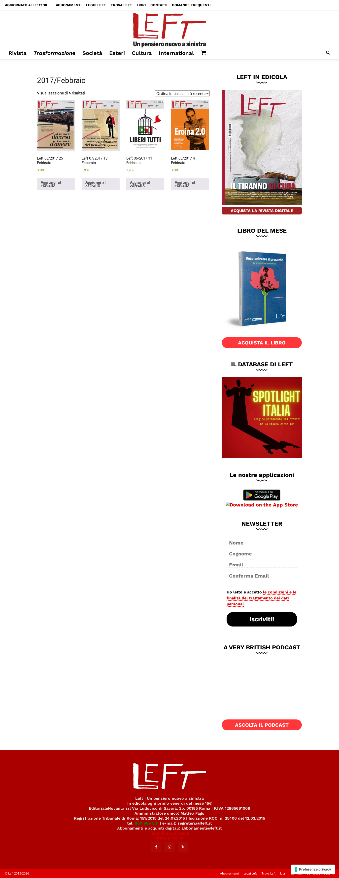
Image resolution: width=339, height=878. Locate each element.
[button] (328, 53)
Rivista (17, 53)
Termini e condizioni (169, 833)
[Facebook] (156, 847)
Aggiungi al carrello (51, 184)
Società (92, 53)
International (176, 53)
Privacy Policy (169, 838)
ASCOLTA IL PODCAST (262, 725)
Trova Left (121, 5)
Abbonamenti (68, 5)
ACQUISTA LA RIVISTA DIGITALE (262, 210)
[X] (183, 847)
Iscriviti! (261, 619)
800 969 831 (147, 823)
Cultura (142, 53)
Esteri (117, 53)
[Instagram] (169, 847)
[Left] (169, 29)
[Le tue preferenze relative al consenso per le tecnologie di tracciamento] (313, 869)
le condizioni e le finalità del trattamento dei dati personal (261, 598)
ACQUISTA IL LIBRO (262, 343)
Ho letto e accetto (261, 598)
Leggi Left (96, 5)
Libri (141, 5)
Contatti (158, 5)
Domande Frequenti (191, 5)
